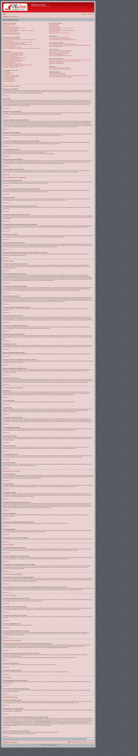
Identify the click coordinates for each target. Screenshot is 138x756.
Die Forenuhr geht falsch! (8, 40)
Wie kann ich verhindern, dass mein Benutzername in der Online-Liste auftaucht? (18, 39)
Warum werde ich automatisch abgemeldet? (11, 33)
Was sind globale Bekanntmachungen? (10, 76)
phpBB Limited (81, 217)
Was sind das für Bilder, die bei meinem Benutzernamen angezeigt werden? (17, 44)
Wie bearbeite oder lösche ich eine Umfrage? (11, 58)
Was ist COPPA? (6, 25)
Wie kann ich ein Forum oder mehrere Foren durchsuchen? (60, 50)
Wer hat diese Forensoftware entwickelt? (57, 73)
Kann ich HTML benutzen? (8, 72)
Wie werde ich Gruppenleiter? (55, 29)
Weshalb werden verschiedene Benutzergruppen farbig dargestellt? (62, 30)
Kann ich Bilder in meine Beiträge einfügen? (11, 75)
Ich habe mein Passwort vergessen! (10, 31)
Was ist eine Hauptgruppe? (54, 31)
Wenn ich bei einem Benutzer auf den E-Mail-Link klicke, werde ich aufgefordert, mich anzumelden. (22, 48)
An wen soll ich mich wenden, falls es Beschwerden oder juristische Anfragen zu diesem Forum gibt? (68, 75)
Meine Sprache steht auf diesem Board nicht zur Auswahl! (14, 43)
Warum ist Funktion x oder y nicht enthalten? (57, 74)
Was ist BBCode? (6, 71)
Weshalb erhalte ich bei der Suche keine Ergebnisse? (59, 51)
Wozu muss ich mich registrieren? (9, 24)
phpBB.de (90, 217)
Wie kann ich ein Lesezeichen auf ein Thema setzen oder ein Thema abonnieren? (65, 61)
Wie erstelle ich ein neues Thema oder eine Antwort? (13, 52)
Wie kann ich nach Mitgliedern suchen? (56, 54)
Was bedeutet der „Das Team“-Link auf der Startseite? (59, 33)
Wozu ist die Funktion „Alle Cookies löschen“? (12, 34)
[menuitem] (4, 14)
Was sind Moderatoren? (53, 25)
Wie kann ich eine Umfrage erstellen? (10, 56)
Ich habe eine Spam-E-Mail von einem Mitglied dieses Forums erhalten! (63, 39)
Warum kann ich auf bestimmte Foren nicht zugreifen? (13, 59)
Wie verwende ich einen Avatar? (9, 45)
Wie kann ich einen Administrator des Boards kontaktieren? (60, 76)
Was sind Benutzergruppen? (54, 26)
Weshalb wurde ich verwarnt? (9, 62)
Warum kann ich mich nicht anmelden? (10, 29)
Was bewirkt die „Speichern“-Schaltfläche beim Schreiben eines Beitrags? (17, 64)
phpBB (44, 744)
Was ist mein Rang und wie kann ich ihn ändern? (12, 47)
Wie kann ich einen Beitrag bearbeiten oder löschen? (13, 53)
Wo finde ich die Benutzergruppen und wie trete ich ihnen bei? (61, 28)
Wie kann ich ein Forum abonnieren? (56, 62)
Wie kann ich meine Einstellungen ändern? (11, 38)
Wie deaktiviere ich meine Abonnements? (57, 63)
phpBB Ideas (65, 710)
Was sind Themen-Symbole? (8, 81)
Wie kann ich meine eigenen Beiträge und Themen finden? (60, 55)
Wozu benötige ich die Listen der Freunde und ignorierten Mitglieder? (62, 43)
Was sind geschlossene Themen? (9, 80)
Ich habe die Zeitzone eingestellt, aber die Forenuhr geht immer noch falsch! (17, 42)
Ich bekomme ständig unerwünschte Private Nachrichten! (60, 38)
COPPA (74, 121)
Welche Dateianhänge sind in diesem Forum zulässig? (59, 67)
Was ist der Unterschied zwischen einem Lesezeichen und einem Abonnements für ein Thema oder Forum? (70, 59)
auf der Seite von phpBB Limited (43, 702)
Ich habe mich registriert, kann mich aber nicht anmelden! (14, 28)
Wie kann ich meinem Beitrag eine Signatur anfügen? (13, 55)
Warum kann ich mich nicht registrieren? (11, 26)
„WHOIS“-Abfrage (9, 719)
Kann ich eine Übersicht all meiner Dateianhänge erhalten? (60, 68)
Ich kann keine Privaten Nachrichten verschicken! (58, 37)
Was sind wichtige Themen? (8, 78)
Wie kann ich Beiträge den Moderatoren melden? (12, 63)
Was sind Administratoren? (54, 24)
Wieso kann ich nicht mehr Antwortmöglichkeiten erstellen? (14, 57)
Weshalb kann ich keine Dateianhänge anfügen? (12, 61)
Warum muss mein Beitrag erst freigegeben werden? (13, 66)
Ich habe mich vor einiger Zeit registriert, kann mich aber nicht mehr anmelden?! (18, 30)
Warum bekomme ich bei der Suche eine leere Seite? (59, 53)
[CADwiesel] (17, 7)
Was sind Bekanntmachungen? (9, 77)
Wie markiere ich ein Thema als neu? (10, 67)
